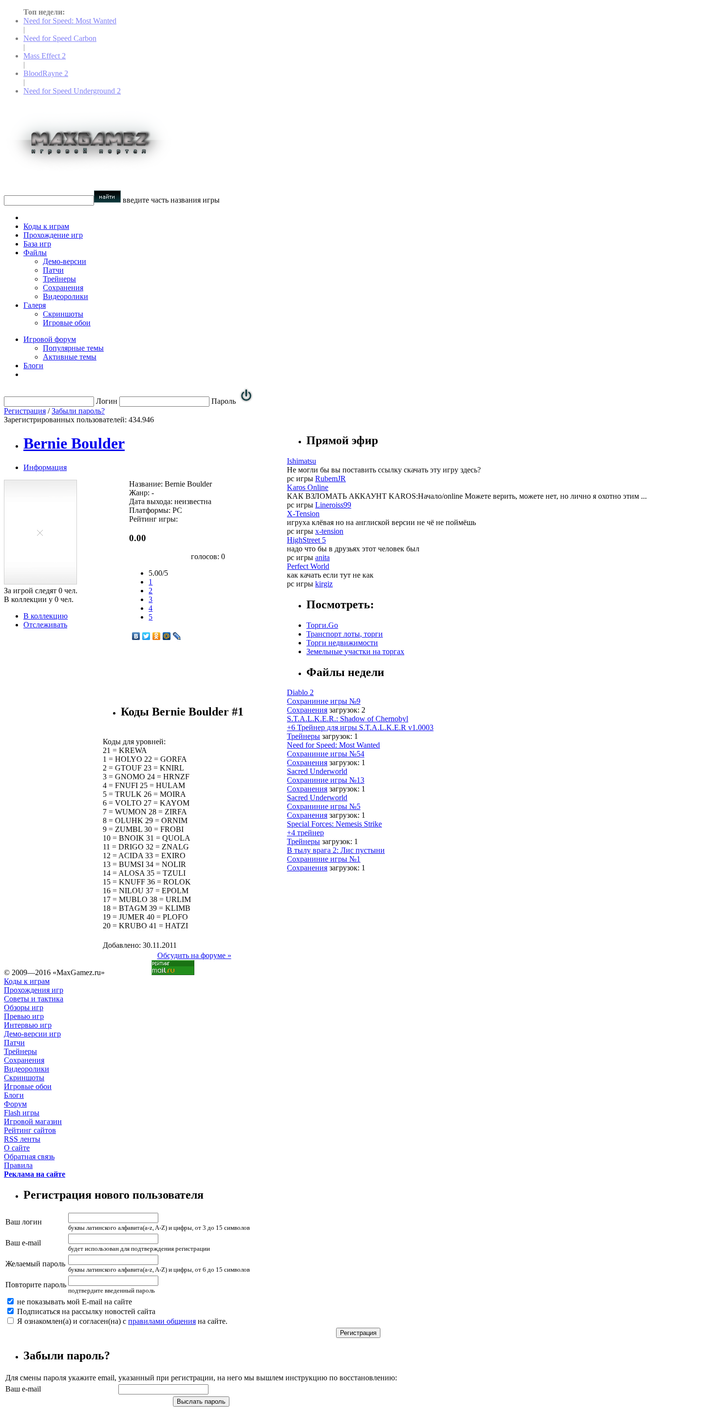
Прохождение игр (53, 235)
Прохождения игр (33, 990)
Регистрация (25, 411)
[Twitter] (146, 636)
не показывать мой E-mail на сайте (73, 1302)
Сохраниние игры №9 (323, 701)
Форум (15, 1104)
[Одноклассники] (156, 636)
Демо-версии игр (32, 1034)
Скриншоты (63, 314)
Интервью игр (28, 1025)
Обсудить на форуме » (194, 955)
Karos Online (307, 487)
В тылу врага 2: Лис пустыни (336, 850)
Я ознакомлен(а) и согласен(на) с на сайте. (121, 1321)
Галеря (34, 305)
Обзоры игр (23, 1007)
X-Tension (303, 513)
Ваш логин (23, 1222)
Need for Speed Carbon (59, 38)
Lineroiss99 (333, 505)
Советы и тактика (33, 999)
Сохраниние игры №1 (323, 859)
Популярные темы (73, 348)
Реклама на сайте (34, 1174)
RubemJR (330, 478)
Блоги (33, 365)
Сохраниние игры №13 (325, 780)
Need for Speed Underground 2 (72, 91)
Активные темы (69, 357)
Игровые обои (67, 323)
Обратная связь (29, 1156)
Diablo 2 (300, 692)
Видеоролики (65, 296)
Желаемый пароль (35, 1264)
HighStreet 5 (306, 540)
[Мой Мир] (167, 636)
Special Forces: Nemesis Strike (334, 824)
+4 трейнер (305, 832)
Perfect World (308, 566)
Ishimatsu (301, 461)
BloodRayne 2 (45, 73)
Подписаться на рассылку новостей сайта (85, 1311)
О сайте (17, 1148)
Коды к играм (46, 226)
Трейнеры (59, 279)
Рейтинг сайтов (30, 1130)
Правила (18, 1165)
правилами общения (162, 1321)
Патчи (53, 270)
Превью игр (24, 1016)
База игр (37, 244)
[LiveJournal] (177, 636)
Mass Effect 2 (44, 56)
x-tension (329, 531)
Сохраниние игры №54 (325, 754)
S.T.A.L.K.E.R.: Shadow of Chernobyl (347, 719)
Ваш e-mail (23, 1243)
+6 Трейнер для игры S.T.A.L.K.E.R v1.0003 (360, 727)
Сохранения (63, 287)
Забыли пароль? (78, 411)
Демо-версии (64, 261)
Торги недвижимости (342, 643)
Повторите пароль (35, 1284)
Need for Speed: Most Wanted (69, 21)
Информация (45, 467)
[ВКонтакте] (136, 636)
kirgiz (324, 584)
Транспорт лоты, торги (344, 634)
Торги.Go (322, 625)
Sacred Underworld (317, 771)
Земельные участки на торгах (355, 651)
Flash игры (21, 1113)
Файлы (35, 252)
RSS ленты (22, 1139)
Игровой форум (49, 339)
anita (322, 557)
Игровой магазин (33, 1121)
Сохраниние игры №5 (323, 806)
